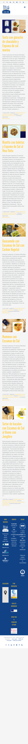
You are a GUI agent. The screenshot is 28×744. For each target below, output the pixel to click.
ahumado (4, 502)
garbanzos (8, 397)
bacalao (8, 502)
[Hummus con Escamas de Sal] (14, 325)
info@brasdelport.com (14, 534)
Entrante (22, 308)
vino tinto (14, 214)
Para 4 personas (5, 310)
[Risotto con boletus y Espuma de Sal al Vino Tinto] (14, 131)
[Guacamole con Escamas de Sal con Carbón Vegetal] (14, 230)
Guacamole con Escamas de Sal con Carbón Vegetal (13, 245)
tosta (14, 115)
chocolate (20, 114)
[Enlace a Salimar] (5, 550)
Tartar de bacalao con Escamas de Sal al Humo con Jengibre (13, 430)
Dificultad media (18, 112)
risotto (9, 214)
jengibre (22, 502)
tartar (7, 503)
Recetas (11, 114)
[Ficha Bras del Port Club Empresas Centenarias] (22, 569)
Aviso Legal (14, 639)
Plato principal (10, 213)
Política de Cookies (17, 640)
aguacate (20, 310)
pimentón (17, 397)
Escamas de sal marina (16, 502)
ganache (11, 115)
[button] (5, 592)
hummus (12, 397)
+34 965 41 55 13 (14, 532)
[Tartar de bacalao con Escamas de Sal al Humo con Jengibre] (14, 412)
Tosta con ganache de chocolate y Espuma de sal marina (12, 43)
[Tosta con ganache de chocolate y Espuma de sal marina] (14, 26)
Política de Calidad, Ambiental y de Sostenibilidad (22, 559)
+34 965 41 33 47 (14, 526)
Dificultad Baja (17, 308)
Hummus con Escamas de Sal (11, 338)
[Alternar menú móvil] (25, 7)
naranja (4, 503)
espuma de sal (5, 115)
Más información (5, 118)
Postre (8, 114)
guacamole (4, 311)
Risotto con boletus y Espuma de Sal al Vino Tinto (13, 146)
